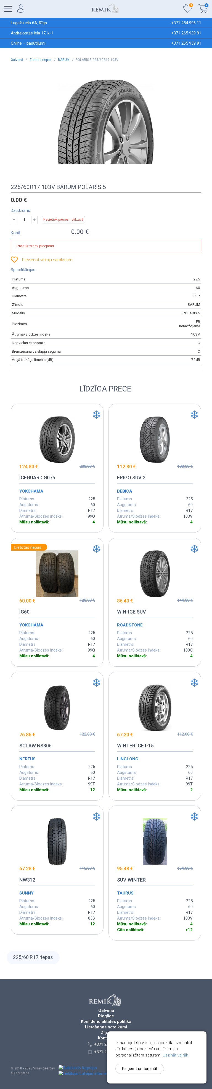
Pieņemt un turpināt (139, 1068)
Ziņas (106, 1033)
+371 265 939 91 (186, 33)
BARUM (64, 60)
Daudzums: (21, 210)
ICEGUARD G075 (37, 477)
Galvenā (17, 60)
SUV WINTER (131, 880)
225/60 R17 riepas (33, 957)
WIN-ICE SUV (131, 612)
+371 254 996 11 (186, 22)
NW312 (27, 880)
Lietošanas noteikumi (106, 1027)
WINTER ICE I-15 (135, 745)
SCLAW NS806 (35, 745)
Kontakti (106, 1038)
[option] (106, 122)
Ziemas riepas (41, 60)
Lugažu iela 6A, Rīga (29, 22)
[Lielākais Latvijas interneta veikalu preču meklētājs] (106, 1073)
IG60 (24, 612)
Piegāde (106, 1016)
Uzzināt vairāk (175, 1055)
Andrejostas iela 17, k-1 (32, 33)
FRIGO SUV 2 (131, 477)
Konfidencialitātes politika (106, 1022)
